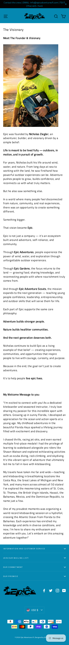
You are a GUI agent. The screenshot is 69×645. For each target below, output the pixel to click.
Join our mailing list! (16, 558)
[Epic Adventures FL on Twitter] (50, 590)
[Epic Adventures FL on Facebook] (44, 590)
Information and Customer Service (24, 548)
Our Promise (10, 576)
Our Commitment (13, 567)
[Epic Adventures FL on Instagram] (57, 590)
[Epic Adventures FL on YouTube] (64, 590)
